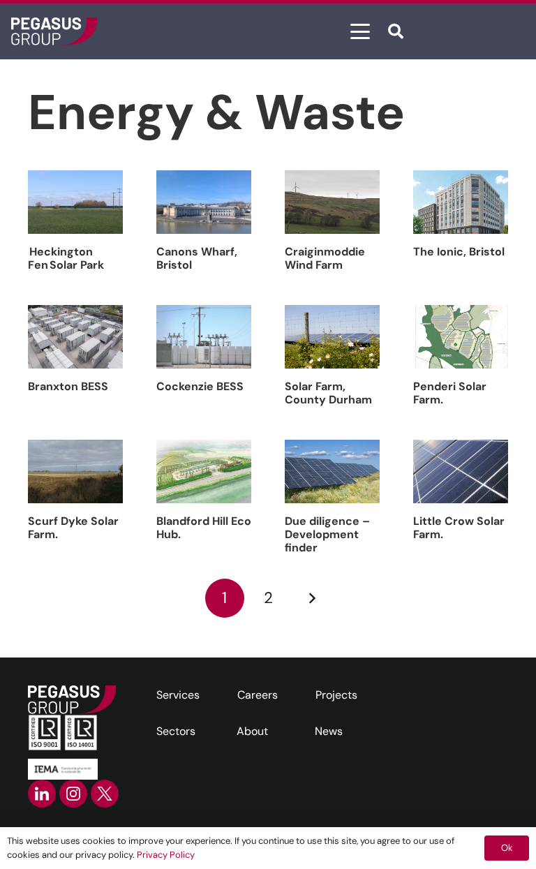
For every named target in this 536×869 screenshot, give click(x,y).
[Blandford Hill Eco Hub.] (203, 471)
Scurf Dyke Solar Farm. (73, 528)
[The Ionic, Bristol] (460, 202)
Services (178, 695)
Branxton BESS (68, 386)
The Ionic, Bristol (459, 251)
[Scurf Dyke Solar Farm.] (75, 471)
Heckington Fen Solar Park (66, 258)
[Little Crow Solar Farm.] (460, 471)
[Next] (311, 598)
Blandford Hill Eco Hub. (203, 528)
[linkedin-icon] (42, 794)
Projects (336, 695)
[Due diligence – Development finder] (332, 471)
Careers (257, 695)
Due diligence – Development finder (327, 534)
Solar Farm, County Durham (328, 393)
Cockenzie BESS (200, 386)
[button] (360, 31)
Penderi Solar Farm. (449, 393)
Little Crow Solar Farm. (459, 528)
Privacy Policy (166, 855)
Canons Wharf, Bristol (196, 258)
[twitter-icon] (105, 794)
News (329, 731)
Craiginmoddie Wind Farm (325, 258)
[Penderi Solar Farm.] (460, 337)
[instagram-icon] (73, 794)
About (252, 731)
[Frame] (54, 31)
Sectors (175, 731)
